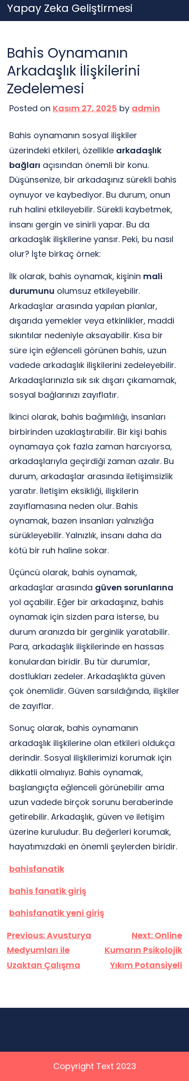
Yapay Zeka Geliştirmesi (70, 9)
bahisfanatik (36, 869)
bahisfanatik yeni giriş (56, 913)
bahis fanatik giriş (47, 891)
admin (146, 108)
